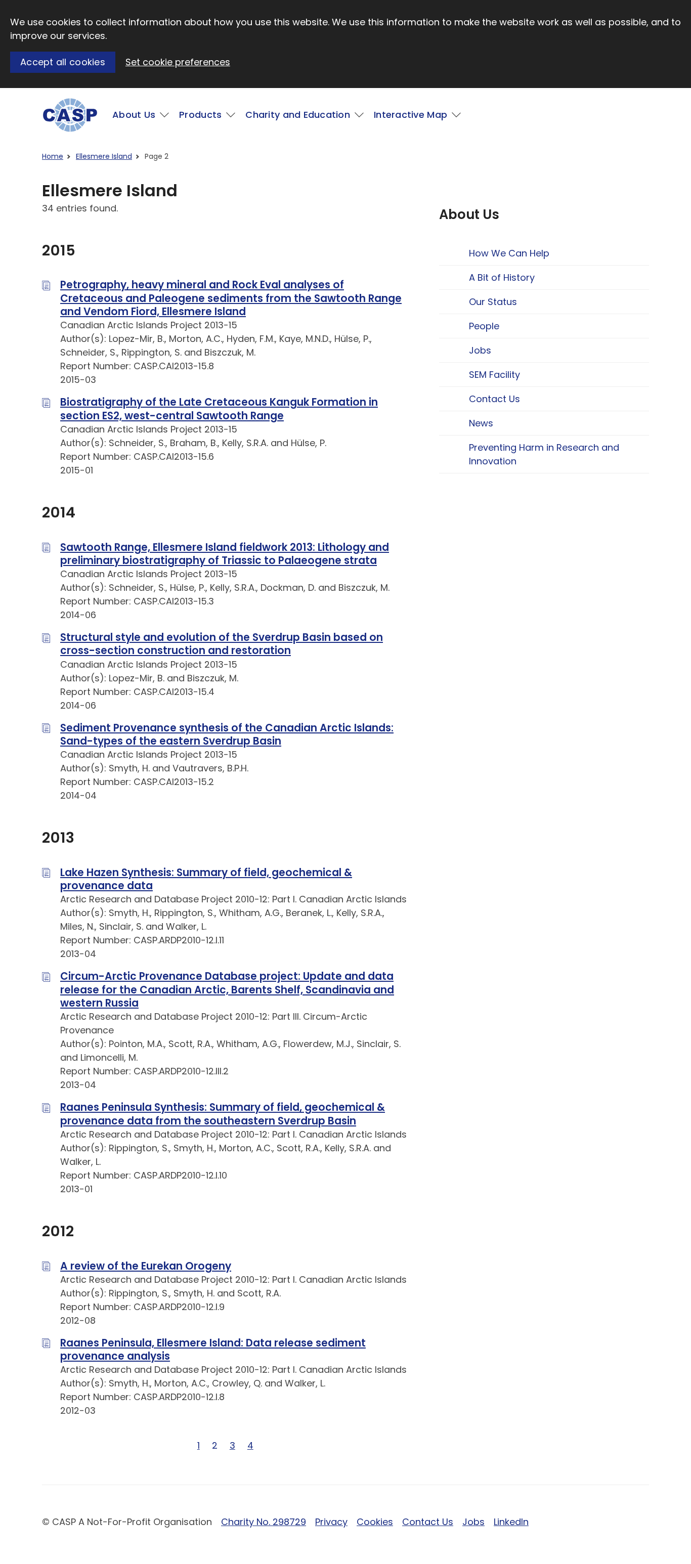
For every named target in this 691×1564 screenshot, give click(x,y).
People (484, 326)
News (481, 423)
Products (200, 114)
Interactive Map (410, 114)
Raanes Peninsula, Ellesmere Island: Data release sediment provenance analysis (213, 1349)
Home (52, 156)
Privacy (331, 1521)
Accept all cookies (62, 62)
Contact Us (494, 399)
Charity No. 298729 (263, 1521)
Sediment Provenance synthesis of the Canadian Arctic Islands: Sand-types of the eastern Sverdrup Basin (227, 734)
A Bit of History (502, 277)
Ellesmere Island (104, 156)
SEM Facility (494, 374)
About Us (133, 114)
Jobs (480, 350)
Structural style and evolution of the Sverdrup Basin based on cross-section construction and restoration (221, 644)
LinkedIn (511, 1521)
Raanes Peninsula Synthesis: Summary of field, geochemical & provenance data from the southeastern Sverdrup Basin (222, 1113)
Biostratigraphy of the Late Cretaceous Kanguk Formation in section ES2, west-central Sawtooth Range (219, 408)
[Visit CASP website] (70, 115)
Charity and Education (297, 114)
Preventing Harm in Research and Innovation (544, 454)
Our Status (493, 301)
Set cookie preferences (177, 62)
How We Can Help (509, 253)
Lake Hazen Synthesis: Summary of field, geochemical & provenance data (206, 879)
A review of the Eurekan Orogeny (145, 1266)
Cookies (375, 1521)
